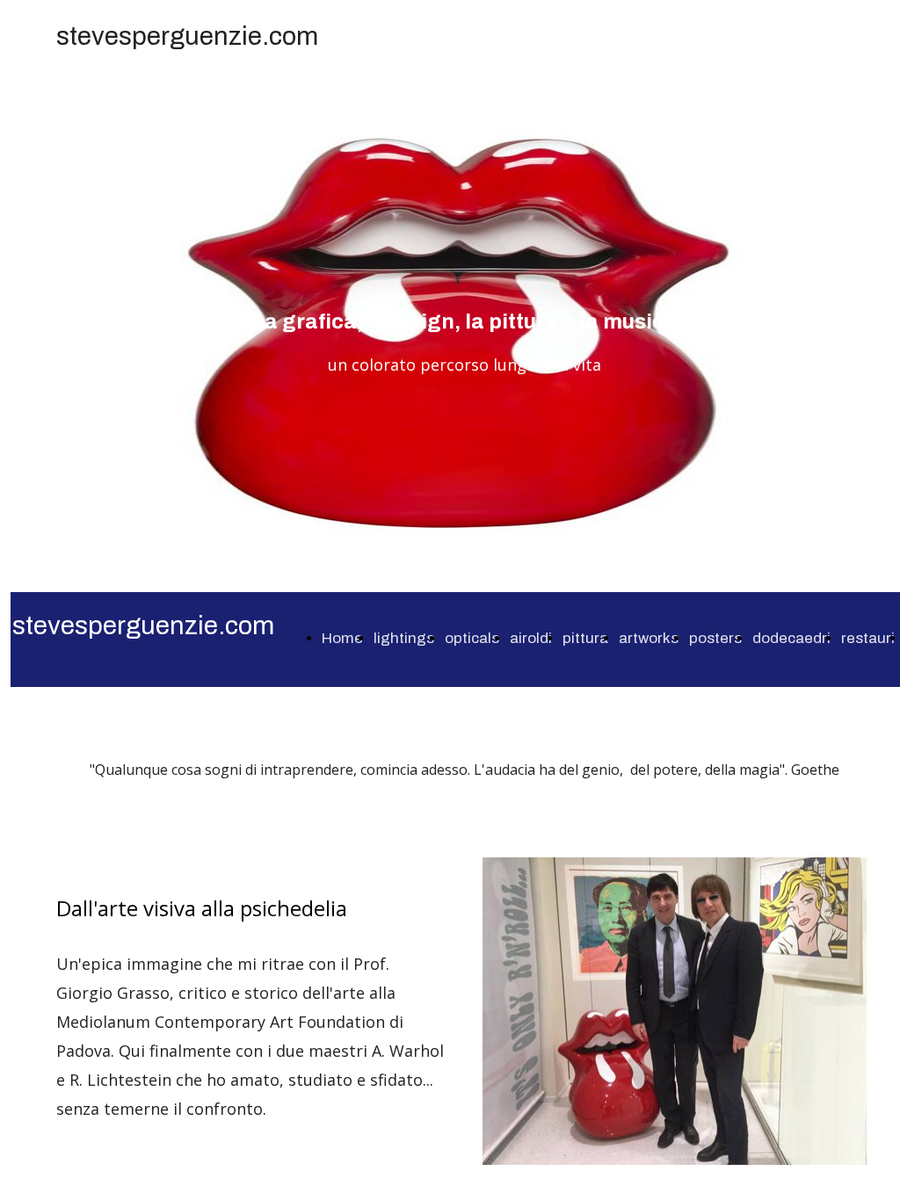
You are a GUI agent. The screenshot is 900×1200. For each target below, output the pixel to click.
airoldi (531, 638)
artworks (649, 638)
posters (715, 638)
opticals (472, 638)
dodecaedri (791, 638)
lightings (404, 638)
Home (342, 638)
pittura (585, 638)
